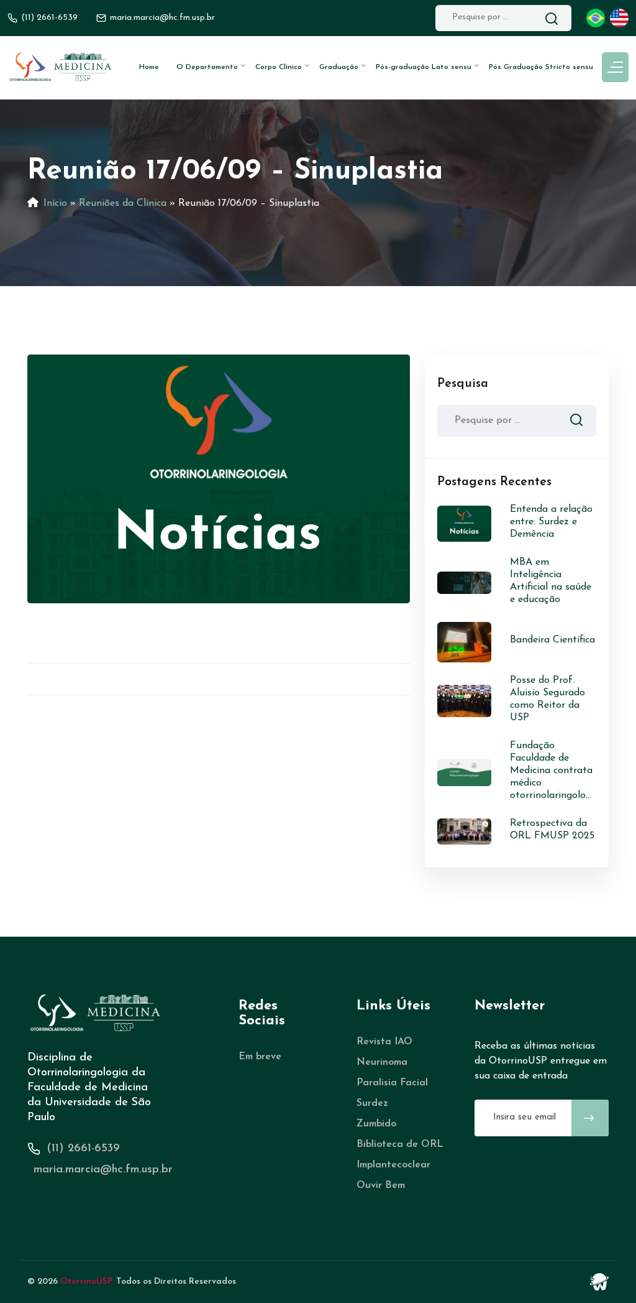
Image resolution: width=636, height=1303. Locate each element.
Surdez (372, 1103)
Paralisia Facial (392, 1083)
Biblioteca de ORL (400, 1144)
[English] (619, 17)
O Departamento (207, 67)
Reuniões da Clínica (122, 203)
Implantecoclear (393, 1165)
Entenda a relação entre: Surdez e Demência (551, 521)
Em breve (259, 1057)
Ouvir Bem (381, 1185)
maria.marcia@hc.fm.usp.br (162, 17)
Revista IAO (384, 1042)
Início (55, 203)
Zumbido (376, 1124)
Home (149, 67)
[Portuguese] (595, 17)
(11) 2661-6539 (49, 17)
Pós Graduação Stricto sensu (541, 67)
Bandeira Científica (552, 640)
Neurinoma (382, 1062)
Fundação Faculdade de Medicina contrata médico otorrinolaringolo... (551, 770)
